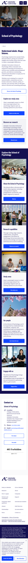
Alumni (3, 506)
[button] (26, 541)
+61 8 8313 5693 (15, 425)
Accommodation (19, 509)
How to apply (5, 493)
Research (4, 490)
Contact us (17, 512)
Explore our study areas (14, 113)
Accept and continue (7, 558)
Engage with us (14, 386)
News (3, 512)
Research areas (14, 140)
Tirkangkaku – (10, 517)
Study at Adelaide (6, 487)
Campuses (17, 493)
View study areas (14, 290)
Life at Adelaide (19, 487)
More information (20, 558)
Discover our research (14, 246)
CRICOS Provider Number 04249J (16, 521)
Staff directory (18, 506)
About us (14, 199)
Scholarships (5, 509)
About (16, 490)
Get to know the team (14, 341)
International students (20, 501)
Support (17, 497)
